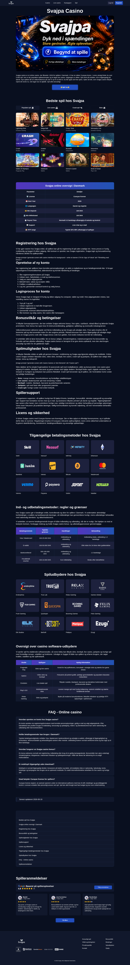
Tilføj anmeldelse (103, 887)
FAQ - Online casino (26, 860)
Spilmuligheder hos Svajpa (28, 838)
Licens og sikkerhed (26, 846)
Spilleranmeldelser (25, 864)
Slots (101, 107)
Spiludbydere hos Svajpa (27, 855)
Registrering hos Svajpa (27, 829)
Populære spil (26, 107)
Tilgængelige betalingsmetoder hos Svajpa (34, 851)
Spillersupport (24, 842)
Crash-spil (76, 107)
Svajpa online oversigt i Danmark (30, 824)
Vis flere (65, 920)
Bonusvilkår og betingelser (28, 833)
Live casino (51, 107)
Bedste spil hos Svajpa (27, 820)
